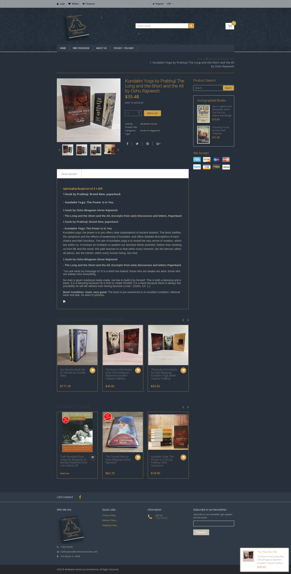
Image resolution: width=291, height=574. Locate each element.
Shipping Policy (109, 525)
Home (201, 58)
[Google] (158, 144)
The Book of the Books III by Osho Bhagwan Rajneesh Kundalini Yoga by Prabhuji (118, 374)
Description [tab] (69, 174)
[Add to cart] (92, 370)
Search (228, 88)
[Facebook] (127, 144)
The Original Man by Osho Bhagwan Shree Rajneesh (117, 459)
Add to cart (152, 113)
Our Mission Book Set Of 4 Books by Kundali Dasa (72, 372)
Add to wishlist (134, 102)
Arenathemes (92, 569)
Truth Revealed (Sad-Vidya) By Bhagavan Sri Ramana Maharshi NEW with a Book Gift (73, 461)
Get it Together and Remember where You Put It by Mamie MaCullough (222, 111)
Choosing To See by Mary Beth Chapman (220, 130)
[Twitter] (136, 144)
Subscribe (201, 532)
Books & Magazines (221, 58)
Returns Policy (109, 520)
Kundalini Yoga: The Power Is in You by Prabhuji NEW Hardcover (162, 461)
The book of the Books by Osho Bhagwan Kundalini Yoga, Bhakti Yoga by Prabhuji (164, 374)
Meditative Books (148, 123)
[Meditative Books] (77, 25)
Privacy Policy (109, 515)
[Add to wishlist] (59, 328)
